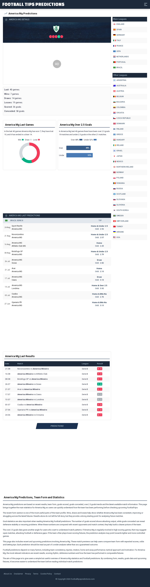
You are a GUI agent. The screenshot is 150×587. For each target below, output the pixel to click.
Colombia (120, 107)
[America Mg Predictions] (57, 29)
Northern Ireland (124, 167)
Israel (119, 151)
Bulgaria (120, 102)
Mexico (119, 161)
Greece (119, 134)
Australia (121, 86)
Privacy (28, 574)
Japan (119, 156)
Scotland (121, 194)
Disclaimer (18, 574)
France (119, 46)
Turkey (119, 226)
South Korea (122, 210)
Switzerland (122, 221)
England (120, 24)
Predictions (57, 426)
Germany (120, 35)
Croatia (120, 113)
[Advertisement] (57, 64)
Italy (118, 40)
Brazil (119, 67)
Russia (119, 189)
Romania (120, 183)
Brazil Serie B (16, 220)
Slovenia (120, 205)
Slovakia (120, 199)
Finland (119, 129)
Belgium (120, 96)
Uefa (118, 51)
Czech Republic (123, 118)
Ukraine (120, 232)
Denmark (120, 124)
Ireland (120, 145)
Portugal (121, 62)
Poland (119, 178)
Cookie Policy (46, 574)
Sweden (119, 216)
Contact (57, 574)
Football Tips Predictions (33, 4)
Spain (119, 30)
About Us (8, 574)
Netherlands (122, 57)
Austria (120, 91)
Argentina (121, 80)
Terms (35, 574)
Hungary (120, 140)
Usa (118, 237)
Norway (120, 172)
